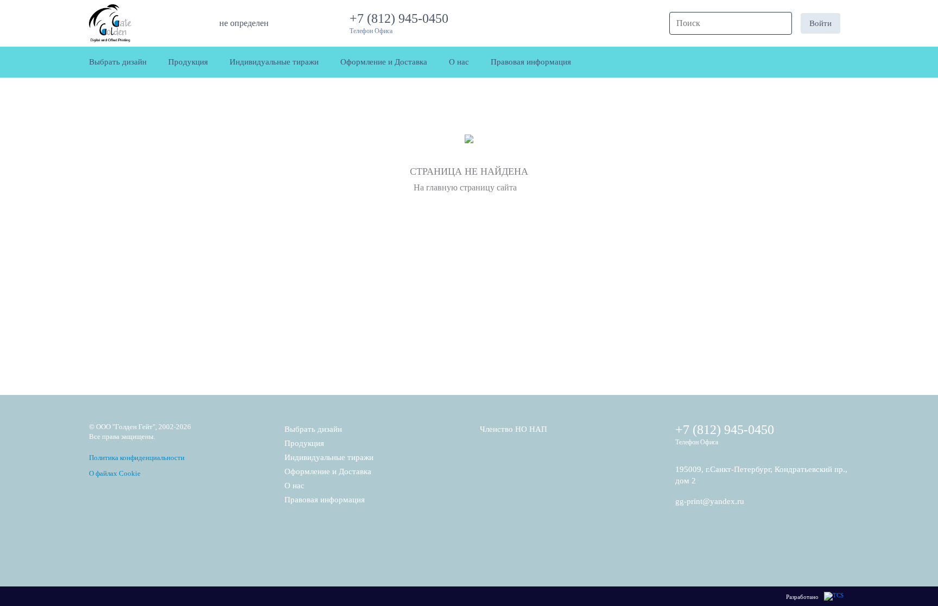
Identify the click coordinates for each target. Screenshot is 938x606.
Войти (820, 23)
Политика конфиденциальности (137, 458)
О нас (294, 485)
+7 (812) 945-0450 (402, 18)
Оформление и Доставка (327, 471)
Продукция (304, 443)
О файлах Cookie (115, 473)
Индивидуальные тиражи (328, 457)
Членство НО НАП (513, 429)
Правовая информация (324, 499)
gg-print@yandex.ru (709, 501)
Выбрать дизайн (313, 429)
